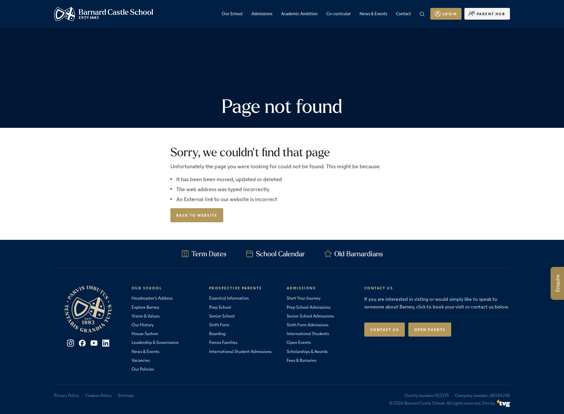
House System (145, 333)
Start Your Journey (303, 298)
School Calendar (280, 253)
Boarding (217, 333)
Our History (143, 325)
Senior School (222, 316)
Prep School (220, 307)
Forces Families (223, 342)
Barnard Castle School (424, 403)
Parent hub (491, 13)
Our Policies (143, 369)
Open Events (299, 342)
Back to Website (196, 215)
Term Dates (209, 253)
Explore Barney (145, 307)
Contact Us (384, 329)
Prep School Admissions (308, 307)
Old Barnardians (358, 253)
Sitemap (125, 395)
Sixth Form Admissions (307, 325)
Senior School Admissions (310, 316)
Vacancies (141, 360)
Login (450, 13)
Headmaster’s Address (152, 298)
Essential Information (229, 298)
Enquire (557, 283)
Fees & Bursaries (301, 360)
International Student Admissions (240, 351)
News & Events (145, 351)
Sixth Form (219, 325)
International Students (308, 333)
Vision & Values (146, 316)
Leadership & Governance (155, 342)
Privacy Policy (66, 395)
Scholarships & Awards (307, 351)
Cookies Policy (98, 395)
